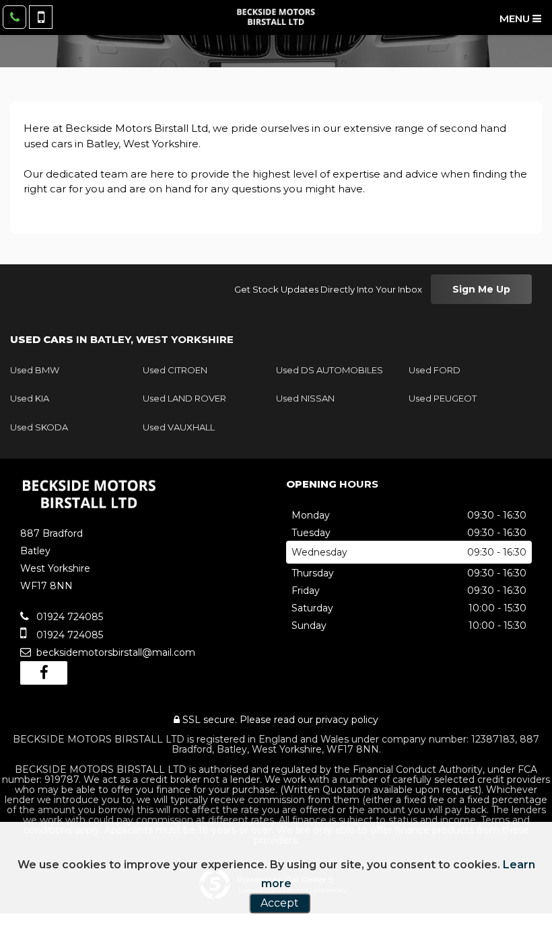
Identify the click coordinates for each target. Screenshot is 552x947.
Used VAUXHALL (179, 427)
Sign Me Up (481, 289)
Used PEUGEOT (443, 398)
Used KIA (29, 398)
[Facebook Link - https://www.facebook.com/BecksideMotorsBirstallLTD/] (43, 673)
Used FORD (434, 370)
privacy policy (347, 720)
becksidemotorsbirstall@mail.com (114, 652)
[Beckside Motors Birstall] (276, 17)
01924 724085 (68, 617)
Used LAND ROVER (184, 398)
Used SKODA (39, 427)
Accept (280, 903)
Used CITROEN (175, 370)
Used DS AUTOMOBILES (329, 370)
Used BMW (34, 370)
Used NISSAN (305, 398)
